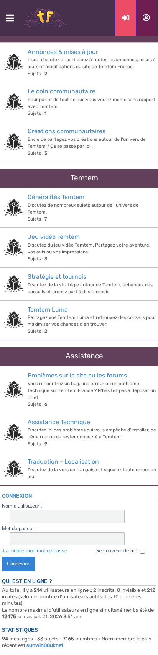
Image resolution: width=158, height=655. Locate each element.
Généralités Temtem (56, 197)
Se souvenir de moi (117, 551)
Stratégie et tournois (57, 276)
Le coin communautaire (61, 91)
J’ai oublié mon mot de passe (34, 551)
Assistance (84, 355)
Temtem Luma (48, 309)
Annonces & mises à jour (63, 52)
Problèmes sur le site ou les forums (77, 375)
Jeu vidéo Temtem (54, 236)
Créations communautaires (66, 131)
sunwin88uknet (44, 645)
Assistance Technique (59, 422)
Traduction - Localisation (63, 461)
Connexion (17, 496)
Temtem (84, 177)
